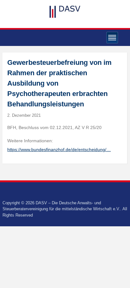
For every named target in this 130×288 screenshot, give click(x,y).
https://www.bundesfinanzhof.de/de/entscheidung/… (59, 149)
